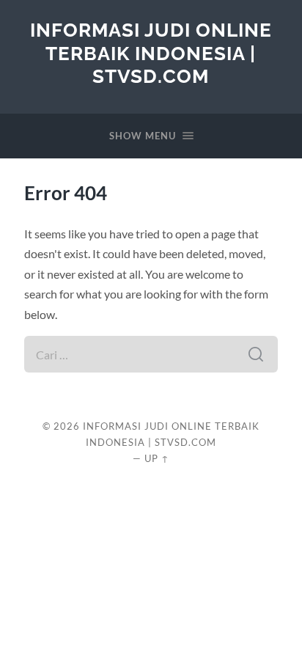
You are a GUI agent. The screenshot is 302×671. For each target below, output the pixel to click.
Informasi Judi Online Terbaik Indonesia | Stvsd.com (151, 52)
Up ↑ (156, 458)
